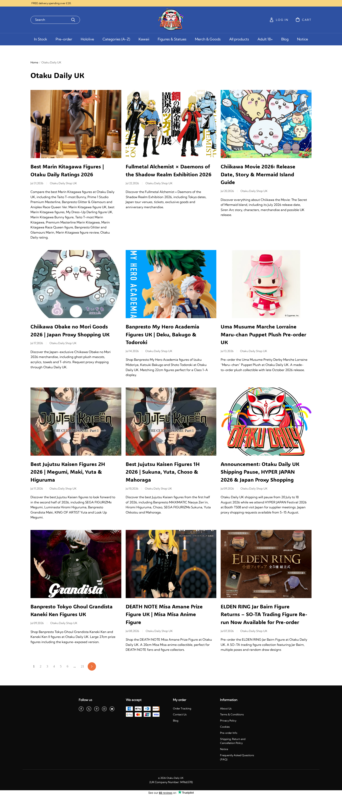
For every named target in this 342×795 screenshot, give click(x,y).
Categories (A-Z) (116, 39)
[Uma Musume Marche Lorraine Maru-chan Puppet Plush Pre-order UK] (266, 284)
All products (239, 39)
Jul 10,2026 (132, 488)
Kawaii (144, 39)
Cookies (225, 726)
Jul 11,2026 (36, 488)
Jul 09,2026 (227, 488)
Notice (302, 39)
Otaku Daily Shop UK (63, 183)
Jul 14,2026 (132, 351)
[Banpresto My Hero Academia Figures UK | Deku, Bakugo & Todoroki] (171, 284)
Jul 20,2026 (227, 191)
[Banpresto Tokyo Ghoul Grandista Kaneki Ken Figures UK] (75, 564)
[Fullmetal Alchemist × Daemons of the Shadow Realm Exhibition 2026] (171, 124)
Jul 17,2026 (36, 343)
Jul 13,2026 (227, 351)
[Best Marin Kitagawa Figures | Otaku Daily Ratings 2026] (75, 124)
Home (34, 62)
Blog (285, 39)
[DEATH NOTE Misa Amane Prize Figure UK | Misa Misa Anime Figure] (171, 564)
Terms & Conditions (232, 714)
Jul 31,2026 (36, 183)
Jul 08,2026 (132, 631)
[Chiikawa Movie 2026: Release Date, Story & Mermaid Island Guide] (266, 124)
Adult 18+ (265, 39)
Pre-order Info (228, 732)
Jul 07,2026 (227, 631)
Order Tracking (182, 708)
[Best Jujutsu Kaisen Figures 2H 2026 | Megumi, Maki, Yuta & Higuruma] (75, 421)
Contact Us (180, 714)
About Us (226, 708)
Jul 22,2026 (132, 183)
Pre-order (64, 39)
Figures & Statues (172, 39)
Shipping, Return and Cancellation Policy (232, 741)
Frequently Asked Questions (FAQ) (237, 757)
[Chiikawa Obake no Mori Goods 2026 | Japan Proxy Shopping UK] (75, 284)
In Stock (40, 39)
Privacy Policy (228, 720)
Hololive (87, 39)
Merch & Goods (208, 39)
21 (82, 666)
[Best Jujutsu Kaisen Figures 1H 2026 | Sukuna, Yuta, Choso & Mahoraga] (171, 421)
